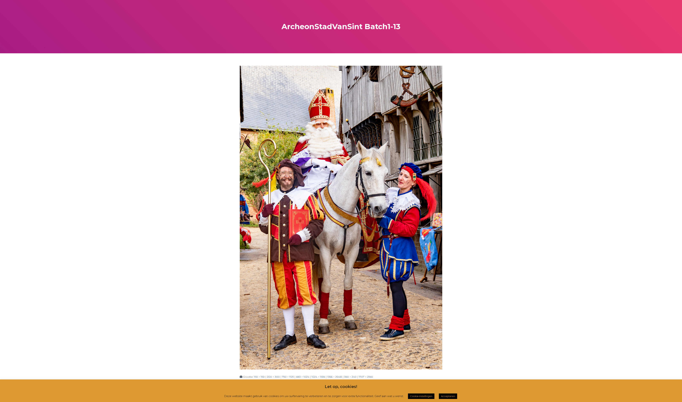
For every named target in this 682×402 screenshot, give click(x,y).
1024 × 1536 (318, 376)
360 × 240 (350, 376)
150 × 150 (259, 376)
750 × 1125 (288, 376)
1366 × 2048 (334, 376)
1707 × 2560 (366, 376)
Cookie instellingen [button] (421, 396)
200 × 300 (273, 376)
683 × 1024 (302, 376)
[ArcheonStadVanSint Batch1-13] (341, 217)
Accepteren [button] (448, 396)
